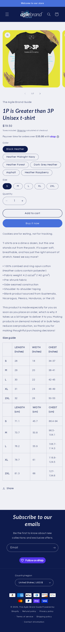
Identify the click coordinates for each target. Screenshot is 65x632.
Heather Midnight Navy (20, 157)
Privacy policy (47, 611)
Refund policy (29, 611)
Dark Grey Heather (45, 164)
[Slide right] (40, 93)
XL (39, 186)
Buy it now (33, 223)
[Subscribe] (54, 548)
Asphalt (11, 172)
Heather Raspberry (37, 172)
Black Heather (15, 149)
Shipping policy (44, 617)
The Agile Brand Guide (30, 607)
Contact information (34, 622)
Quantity (7, 194)
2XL (52, 186)
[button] (7, 14)
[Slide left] (25, 93)
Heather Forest (15, 164)
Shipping (21, 130)
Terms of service (24, 617)
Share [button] (10, 488)
